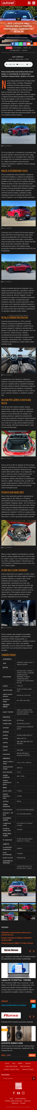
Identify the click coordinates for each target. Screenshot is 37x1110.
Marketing (15, 1103)
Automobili (9, 48)
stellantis (24, 50)
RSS (11, 1098)
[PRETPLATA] (33, 1078)
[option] (18, 979)
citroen (25, 48)
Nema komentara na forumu (13, 1005)
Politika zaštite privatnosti (13, 1101)
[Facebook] (13, 44)
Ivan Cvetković (17, 57)
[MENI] (34, 3)
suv (30, 48)
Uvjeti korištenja (20, 1098)
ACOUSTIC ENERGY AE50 (12, 1043)
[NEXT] (34, 951)
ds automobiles (17, 48)
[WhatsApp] (21, 44)
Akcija (32, 1055)
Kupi (33, 1001)
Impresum (27, 1101)
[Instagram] (23, 1093)
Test (18, 19)
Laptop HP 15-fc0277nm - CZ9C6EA (16, 980)
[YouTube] (18, 1093)
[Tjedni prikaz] (29, 3)
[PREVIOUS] (30, 951)
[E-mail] (29, 44)
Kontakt (22, 1103)
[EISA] (18, 1086)
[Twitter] (17, 44)
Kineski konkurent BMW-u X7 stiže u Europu (17, 943)
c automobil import (15, 50)
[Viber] (25, 44)
